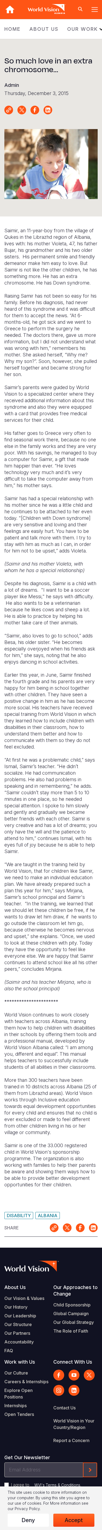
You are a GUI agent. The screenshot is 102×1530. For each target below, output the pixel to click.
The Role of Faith (70, 1331)
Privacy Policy (27, 1508)
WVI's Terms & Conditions (57, 1485)
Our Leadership (20, 1315)
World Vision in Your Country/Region (73, 1424)
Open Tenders (19, 1414)
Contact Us (64, 1407)
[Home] (9, 9)
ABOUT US (43, 29)
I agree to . (46, 1485)
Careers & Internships (26, 1381)
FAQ (8, 1350)
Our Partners (17, 1333)
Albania (47, 1215)
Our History (15, 1307)
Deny (28, 1520)
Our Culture (16, 1373)
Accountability (19, 1342)
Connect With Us (72, 1362)
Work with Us (19, 1362)
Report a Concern (71, 1440)
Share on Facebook (34, 110)
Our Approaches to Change (75, 1290)
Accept (74, 1520)
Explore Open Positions (18, 1394)
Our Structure (18, 1324)
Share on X (21, 110)
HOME (12, 29)
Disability (19, 1215)
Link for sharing (8, 110)
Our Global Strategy (73, 1322)
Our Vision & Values (24, 1298)
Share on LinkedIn (48, 110)
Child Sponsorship (72, 1305)
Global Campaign (71, 1313)
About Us (15, 1287)
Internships (15, 1405)
